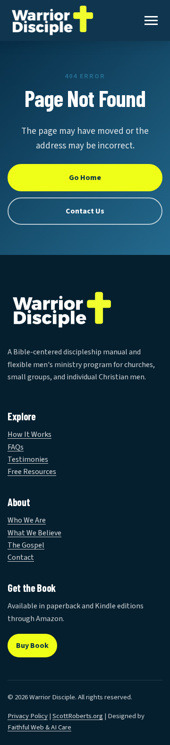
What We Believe (34, 533)
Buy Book (32, 645)
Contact (21, 557)
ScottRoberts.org (77, 716)
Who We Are (27, 520)
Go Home (85, 177)
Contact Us (85, 211)
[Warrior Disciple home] (52, 20)
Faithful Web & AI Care (39, 727)
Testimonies (28, 459)
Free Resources (32, 472)
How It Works (29, 434)
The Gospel (26, 545)
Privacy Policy (28, 716)
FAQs (16, 447)
